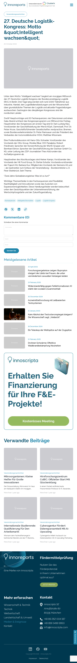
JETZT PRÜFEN (49, 585)
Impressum (33, 658)
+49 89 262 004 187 (54, 618)
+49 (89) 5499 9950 (54, 623)
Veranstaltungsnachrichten (15, 14)
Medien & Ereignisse (15, 621)
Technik (8, 609)
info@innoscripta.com (56, 627)
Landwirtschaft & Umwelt (18, 617)
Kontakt (8, 625)
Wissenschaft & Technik (17, 604)
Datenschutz (43, 658)
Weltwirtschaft (12, 613)
